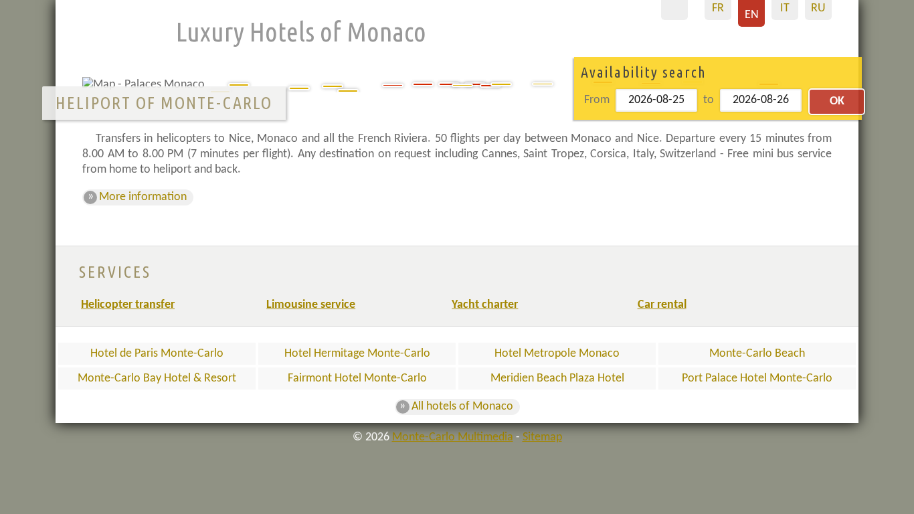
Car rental (662, 304)
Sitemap (542, 437)
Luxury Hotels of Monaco (301, 32)
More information (143, 197)
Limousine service (310, 304)
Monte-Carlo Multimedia (452, 437)
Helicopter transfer (128, 304)
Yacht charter (485, 304)
